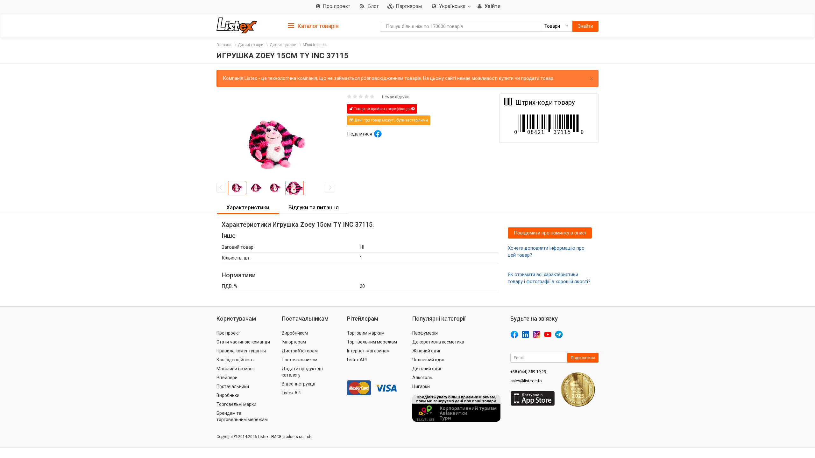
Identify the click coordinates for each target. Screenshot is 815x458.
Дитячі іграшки (283, 45)
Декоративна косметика (438, 341)
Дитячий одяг (427, 368)
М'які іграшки (315, 45)
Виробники (227, 395)
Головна (223, 45)
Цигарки (421, 386)
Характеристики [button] (247, 207)
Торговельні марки (236, 404)
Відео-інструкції (298, 383)
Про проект (228, 333)
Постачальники (232, 386)
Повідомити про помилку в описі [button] (550, 233)
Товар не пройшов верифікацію (382, 109)
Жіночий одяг (426, 350)
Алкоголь (422, 377)
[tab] (313, 25)
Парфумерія (425, 333)
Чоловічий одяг (428, 359)
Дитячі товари (250, 45)
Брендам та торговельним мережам (242, 416)
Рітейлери (226, 377)
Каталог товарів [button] (317, 26)
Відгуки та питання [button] (313, 207)
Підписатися (583, 357)
